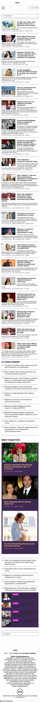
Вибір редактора (11, 440)
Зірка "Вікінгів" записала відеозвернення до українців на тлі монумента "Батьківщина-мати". (27, 177)
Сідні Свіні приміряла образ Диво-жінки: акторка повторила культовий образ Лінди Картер (18, 197)
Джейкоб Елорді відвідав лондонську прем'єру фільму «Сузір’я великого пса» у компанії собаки (26, 143)
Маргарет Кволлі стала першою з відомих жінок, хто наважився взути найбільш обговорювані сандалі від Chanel (19, 55)
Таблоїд (27, 47)
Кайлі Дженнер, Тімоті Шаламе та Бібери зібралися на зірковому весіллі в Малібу (26, 263)
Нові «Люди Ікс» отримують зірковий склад (27, 160)
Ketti (14, 47)
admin (13, 31)
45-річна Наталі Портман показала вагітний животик (19, 545)
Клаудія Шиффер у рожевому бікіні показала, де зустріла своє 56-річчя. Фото (27, 72)
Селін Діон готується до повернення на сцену (26, 214)
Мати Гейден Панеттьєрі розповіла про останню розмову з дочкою (26, 38)
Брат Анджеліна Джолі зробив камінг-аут (17, 503)
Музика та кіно (29, 31)
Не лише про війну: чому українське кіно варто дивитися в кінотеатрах (26, 23)
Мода (26, 64)
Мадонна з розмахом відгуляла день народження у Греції (25, 230)
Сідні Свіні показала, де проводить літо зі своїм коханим (26, 330)
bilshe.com (18, 653)
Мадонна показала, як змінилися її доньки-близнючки (25, 103)
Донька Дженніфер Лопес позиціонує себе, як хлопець (23, 605)
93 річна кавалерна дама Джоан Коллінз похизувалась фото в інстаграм (18, 467)
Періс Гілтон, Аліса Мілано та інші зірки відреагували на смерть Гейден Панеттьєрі (27, 346)
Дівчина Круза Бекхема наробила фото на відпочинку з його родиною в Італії (26, 314)
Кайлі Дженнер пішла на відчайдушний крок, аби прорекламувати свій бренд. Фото (26, 296)
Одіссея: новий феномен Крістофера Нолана (26, 88)
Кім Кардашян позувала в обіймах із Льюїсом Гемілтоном (26, 280)
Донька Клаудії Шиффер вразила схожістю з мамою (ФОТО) (26, 122)
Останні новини (11, 362)
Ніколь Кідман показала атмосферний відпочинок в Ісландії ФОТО (27, 246)
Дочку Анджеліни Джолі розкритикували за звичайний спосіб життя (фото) (25, 596)
